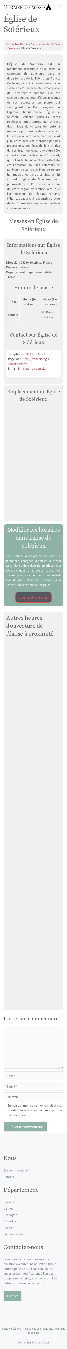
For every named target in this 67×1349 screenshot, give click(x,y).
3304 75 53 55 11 (36, 354)
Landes (8, 1208)
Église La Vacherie (33, 1003)
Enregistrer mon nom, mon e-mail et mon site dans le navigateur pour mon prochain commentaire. (35, 1110)
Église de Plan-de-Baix (33, 678)
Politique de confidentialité (38, 1328)
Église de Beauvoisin (33, 719)
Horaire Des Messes (17, 44)
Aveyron (9, 1228)
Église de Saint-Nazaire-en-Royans (33, 922)
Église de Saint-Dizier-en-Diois (33, 800)
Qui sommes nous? (16, 1170)
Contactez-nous (33, 597)
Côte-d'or (10, 1221)
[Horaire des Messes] (27, 7)
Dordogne (10, 1215)
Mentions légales (11, 1328)
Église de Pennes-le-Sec (33, 963)
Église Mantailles (33, 841)
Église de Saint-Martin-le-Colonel (33, 760)
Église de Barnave (33, 881)
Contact (9, 1177)
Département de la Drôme (45, 44)
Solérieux (13, 48)
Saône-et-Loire (14, 1234)
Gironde (9, 1202)
